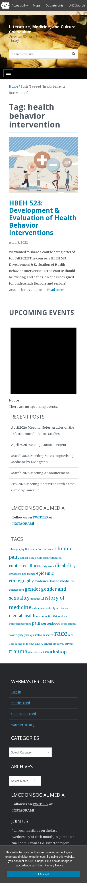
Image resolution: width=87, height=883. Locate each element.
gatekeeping (16, 589)
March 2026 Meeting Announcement (40, 473)
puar (26, 635)
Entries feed (20, 703)
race (60, 633)
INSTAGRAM (22, 524)
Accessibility (20, 5)
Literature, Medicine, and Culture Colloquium (42, 29)
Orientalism (60, 616)
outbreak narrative (20, 623)
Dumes (31, 573)
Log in (16, 692)
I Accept (43, 874)
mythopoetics (44, 616)
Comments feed (23, 714)
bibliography (16, 549)
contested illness (25, 565)
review (30, 643)
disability (65, 565)
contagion (55, 557)
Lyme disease (61, 608)
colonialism (42, 557)
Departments (55, 5)
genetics (35, 598)
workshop (56, 651)
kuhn (49, 608)
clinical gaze (27, 557)
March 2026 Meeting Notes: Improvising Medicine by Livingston (42, 459)
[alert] (43, 364)
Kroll (42, 608)
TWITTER (40, 517)
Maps (37, 5)
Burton (41, 549)
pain (36, 623)
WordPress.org (23, 725)
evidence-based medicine (55, 581)
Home (13, 87)
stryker (69, 643)
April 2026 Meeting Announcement (38, 445)
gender (32, 589)
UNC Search (77, 5)
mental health (22, 615)
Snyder (48, 643)
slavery (39, 643)
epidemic (45, 573)
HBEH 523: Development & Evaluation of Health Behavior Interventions (43, 217)
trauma (18, 651)
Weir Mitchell (36, 652)
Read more (55, 290)
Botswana (31, 549)
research (20, 643)
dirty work (48, 566)
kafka (35, 608)
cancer (51, 549)
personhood (50, 624)
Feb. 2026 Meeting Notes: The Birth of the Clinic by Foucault (43, 487)
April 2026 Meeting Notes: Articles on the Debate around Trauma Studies (42, 430)
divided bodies (17, 573)
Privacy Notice (53, 865)
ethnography (21, 581)
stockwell (58, 643)
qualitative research (42, 635)
